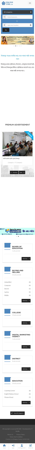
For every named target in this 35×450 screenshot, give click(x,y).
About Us (10, 434)
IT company (18, 162)
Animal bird (17, 282)
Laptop (17, 292)
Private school (17, 397)
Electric (17, 288)
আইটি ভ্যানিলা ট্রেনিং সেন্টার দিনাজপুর (11, 158)
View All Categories (18, 413)
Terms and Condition (16, 437)
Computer (17, 285)
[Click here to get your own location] (31, 25)
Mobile (17, 295)
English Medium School (17, 394)
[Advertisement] (17, 97)
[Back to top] (28, 437)
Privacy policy (20, 434)
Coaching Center (17, 390)
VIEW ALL (25, 258)
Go (6, 30)
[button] (3, 40)
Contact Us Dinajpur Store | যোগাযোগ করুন (17, 439)
